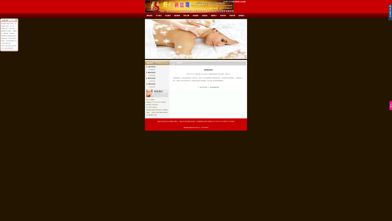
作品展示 (168, 15)
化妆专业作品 (151, 67)
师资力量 (186, 15)
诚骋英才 (214, 15)
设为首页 (225, 1)
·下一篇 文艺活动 (202, 87)
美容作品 (152, 87)
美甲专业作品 (151, 78)
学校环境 (232, 15)
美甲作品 (152, 81)
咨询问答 (223, 15)
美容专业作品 (151, 84)
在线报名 (205, 15)
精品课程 (177, 15)
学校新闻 (195, 15)
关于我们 (159, 15)
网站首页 (149, 15)
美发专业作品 (151, 72)
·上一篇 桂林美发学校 (213, 87)
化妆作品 (152, 69)
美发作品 (152, 75)
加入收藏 (231, 1)
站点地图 (243, 1)
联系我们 (237, 1)
